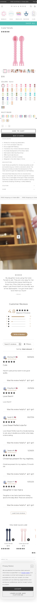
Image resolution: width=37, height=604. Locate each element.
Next (36, 118)
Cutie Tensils (8, 543)
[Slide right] (35, 71)
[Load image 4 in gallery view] (12, 71)
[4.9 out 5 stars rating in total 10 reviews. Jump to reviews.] (20, 548)
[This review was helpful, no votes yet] (28, 380)
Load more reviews (18, 513)
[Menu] (2, 6)
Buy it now (18, 136)
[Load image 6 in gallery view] (20, 71)
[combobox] (25, 349)
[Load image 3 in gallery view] (9, 71)
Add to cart (18, 131)
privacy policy (25, 572)
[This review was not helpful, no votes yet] (31, 380)
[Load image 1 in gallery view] (5, 71)
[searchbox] (10, 344)
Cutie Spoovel (24, 543)
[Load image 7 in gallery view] (24, 71)
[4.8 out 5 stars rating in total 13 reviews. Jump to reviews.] (5, 31)
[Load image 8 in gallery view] (28, 71)
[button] (31, 6)
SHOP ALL (30, 23)
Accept (18, 589)
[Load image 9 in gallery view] (32, 71)
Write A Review (19, 334)
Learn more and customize (18, 594)
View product (13, 539)
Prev (1, 118)
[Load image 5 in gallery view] (16, 71)
